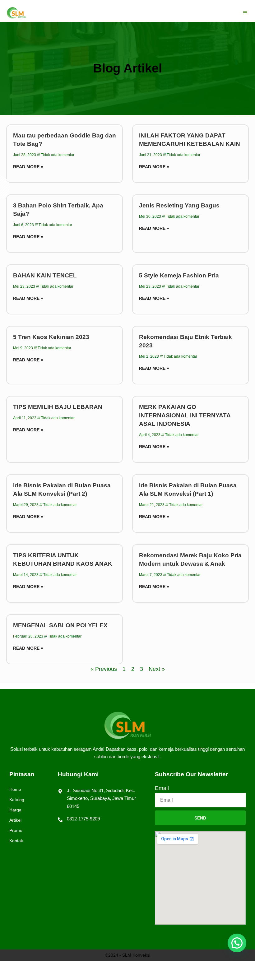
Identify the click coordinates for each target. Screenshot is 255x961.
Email (162, 788)
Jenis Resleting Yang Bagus (179, 205)
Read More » (28, 166)
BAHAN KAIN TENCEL (45, 275)
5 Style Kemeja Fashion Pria (179, 275)
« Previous (103, 669)
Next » (157, 669)
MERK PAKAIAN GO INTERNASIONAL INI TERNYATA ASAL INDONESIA (184, 415)
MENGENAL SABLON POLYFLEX (60, 625)
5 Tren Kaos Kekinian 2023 (51, 337)
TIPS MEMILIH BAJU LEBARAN (57, 407)
